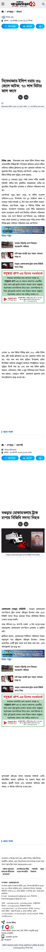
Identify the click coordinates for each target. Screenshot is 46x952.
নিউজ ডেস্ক (10, 17)
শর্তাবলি (35, 869)
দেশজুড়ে (10, 11)
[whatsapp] (12, 927)
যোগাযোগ (6, 874)
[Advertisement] (23, 55)
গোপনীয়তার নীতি (23, 869)
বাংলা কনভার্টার (22, 871)
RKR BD (29, 948)
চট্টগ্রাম (19, 11)
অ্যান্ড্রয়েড (7, 940)
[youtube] (7, 927)
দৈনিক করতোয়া (8, 869)
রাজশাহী (19, 445)
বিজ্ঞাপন (33, 871)
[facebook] (2, 927)
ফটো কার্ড (29, 26)
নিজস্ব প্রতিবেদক (10, 450)
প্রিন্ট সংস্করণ (12, 26)
